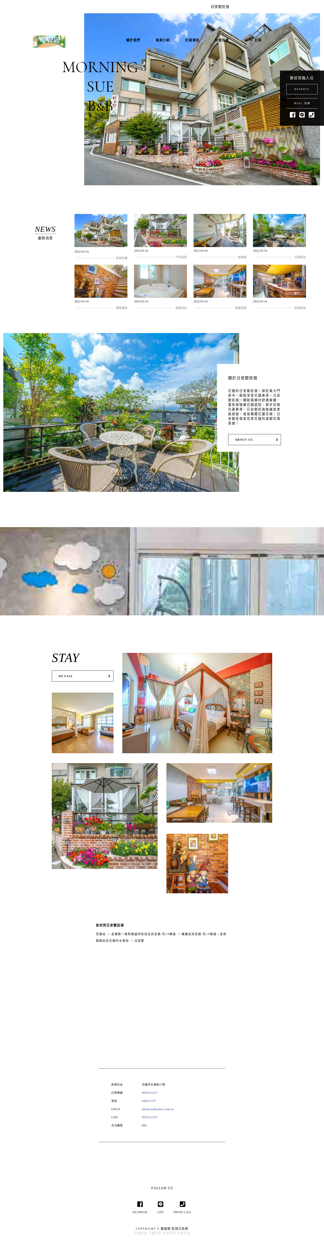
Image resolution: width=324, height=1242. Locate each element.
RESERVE (302, 89)
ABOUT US (244, 439)
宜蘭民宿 (140, 1233)
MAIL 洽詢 (302, 103)
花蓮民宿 (155, 1233)
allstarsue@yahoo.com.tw (158, 1109)
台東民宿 (183, 1233)
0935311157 (149, 1092)
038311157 (149, 1101)
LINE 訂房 (253, 40)
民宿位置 (222, 40)
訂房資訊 (192, 40)
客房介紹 (163, 40)
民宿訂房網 (180, 1228)
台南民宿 (169, 1233)
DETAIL (66, 676)
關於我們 (133, 40)
